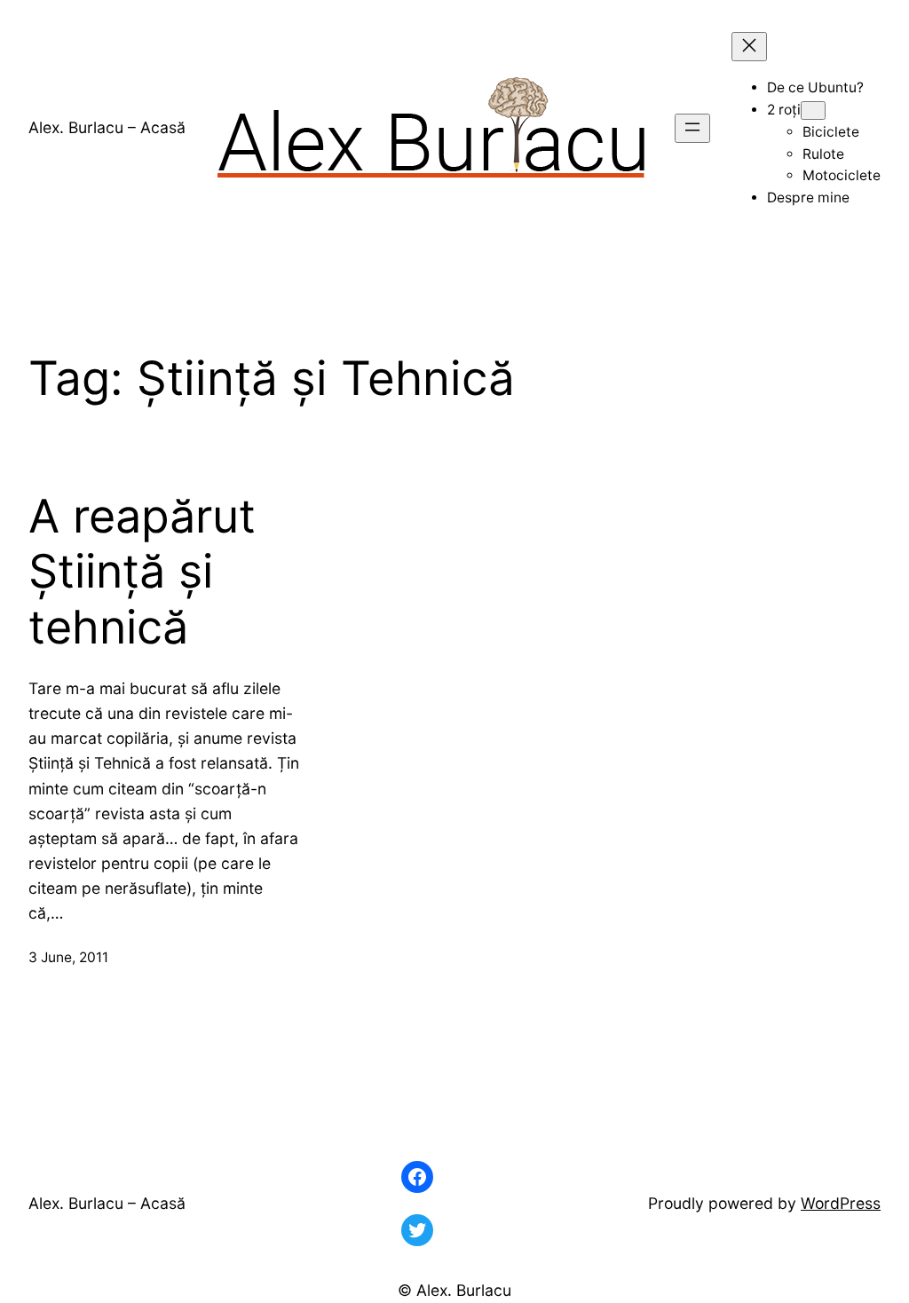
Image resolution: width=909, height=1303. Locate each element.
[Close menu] (749, 46)
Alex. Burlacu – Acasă (107, 127)
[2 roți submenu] (813, 110)
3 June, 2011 (68, 957)
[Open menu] (692, 128)
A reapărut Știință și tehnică (142, 572)
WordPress (841, 1203)
